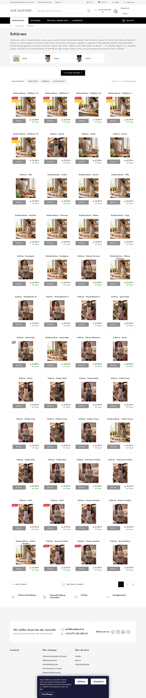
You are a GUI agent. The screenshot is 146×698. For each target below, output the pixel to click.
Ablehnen (81, 681)
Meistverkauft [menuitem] (18, 81)
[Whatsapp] (123, 632)
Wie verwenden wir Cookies (52, 668)
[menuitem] (19, 20)
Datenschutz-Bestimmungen (52, 672)
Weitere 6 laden (74, 584)
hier (41, 689)
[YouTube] (128, 632)
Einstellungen (47, 694)
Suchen (89, 11)
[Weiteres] (128, 20)
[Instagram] (118, 632)
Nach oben (20, 584)
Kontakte (78, 656)
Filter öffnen (73, 73)
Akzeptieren (98, 681)
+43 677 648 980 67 (104, 11)
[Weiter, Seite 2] (127, 584)
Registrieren (130, 2)
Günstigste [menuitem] (33, 81)
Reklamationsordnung (45, 2)
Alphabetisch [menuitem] (59, 81)
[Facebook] (113, 632)
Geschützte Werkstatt (82, 664)
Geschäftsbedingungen (50, 664)
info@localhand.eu (74, 629)
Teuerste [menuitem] (45, 81)
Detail (19, 121)
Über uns (78, 660)
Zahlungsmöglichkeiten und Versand (22, 2)
